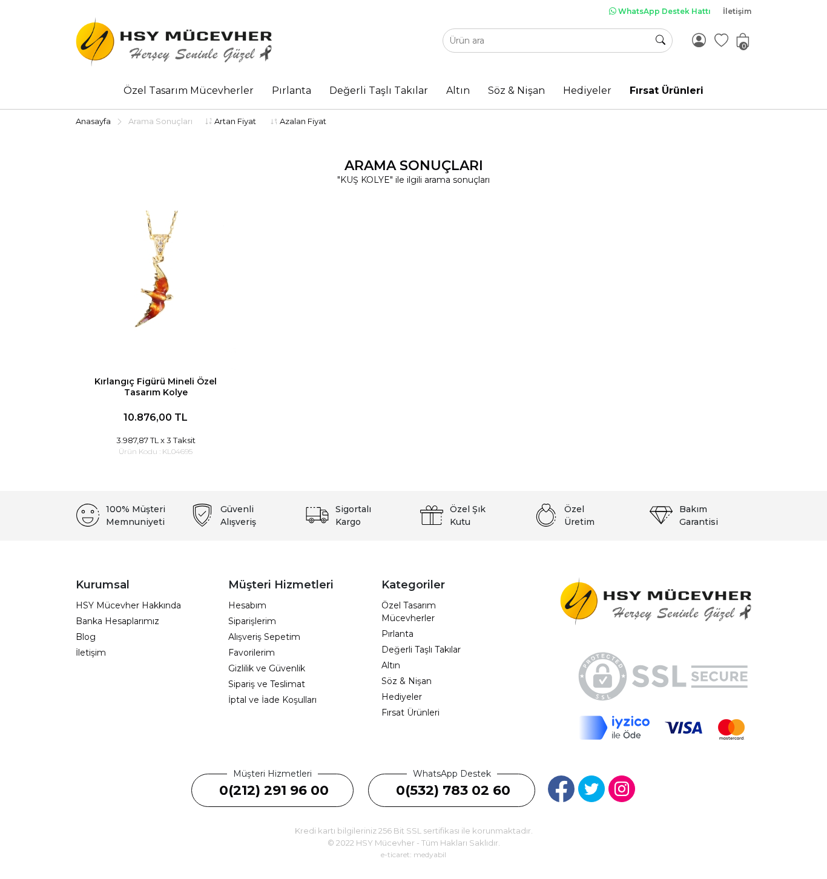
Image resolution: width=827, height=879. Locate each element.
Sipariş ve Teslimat (266, 684)
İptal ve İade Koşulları (272, 699)
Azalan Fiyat (302, 121)
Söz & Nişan (406, 681)
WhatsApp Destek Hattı (663, 11)
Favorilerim (251, 652)
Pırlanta (397, 633)
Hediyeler (401, 696)
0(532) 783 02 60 (453, 790)
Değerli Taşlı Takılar (421, 649)
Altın (390, 665)
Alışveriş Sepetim (264, 636)
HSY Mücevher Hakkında (128, 605)
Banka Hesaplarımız (117, 621)
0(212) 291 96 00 (274, 790)
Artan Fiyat (234, 121)
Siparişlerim (252, 621)
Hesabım (247, 605)
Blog (86, 636)
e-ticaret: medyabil (413, 854)
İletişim (737, 11)
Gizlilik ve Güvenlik (266, 668)
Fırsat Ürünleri (410, 712)
